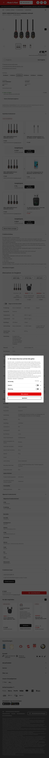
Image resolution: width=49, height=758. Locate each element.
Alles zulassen (24, 394)
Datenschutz (10, 378)
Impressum (15, 378)
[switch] (37, 385)
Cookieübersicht (20, 378)
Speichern (24, 398)
